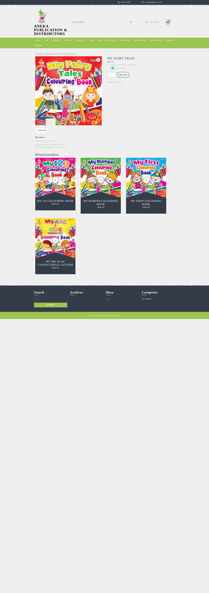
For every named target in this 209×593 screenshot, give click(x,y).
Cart (47, 40)
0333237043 (126, 2)
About (38, 40)
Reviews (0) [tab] (42, 130)
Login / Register (153, 22)
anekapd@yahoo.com (153, 2)
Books (42, 54)
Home (91, 40)
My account (124, 40)
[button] (98, 60)
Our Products (156, 40)
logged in (49, 147)
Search (130, 22)
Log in (108, 299)
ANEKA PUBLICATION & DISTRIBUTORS (50, 30)
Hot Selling (111, 40)
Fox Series (59, 54)
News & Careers (140, 40)
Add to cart (123, 75)
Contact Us (80, 40)
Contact (68, 40)
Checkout (56, 40)
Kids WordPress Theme (98, 316)
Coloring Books (50, 54)
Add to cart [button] (55, 180)
